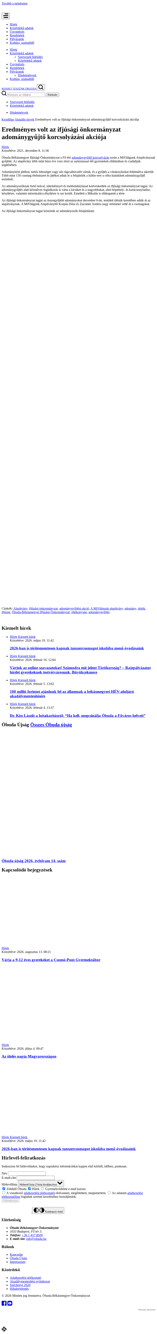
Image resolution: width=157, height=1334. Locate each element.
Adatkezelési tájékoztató (25, 1277)
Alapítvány (20, 608)
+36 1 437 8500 (32, 1235)
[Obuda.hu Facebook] (4, 1304)
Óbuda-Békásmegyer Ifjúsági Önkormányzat (41, 612)
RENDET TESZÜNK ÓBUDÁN (19, 88)
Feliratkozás (10, 1200)
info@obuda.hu (36, 1239)
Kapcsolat (16, 1254)
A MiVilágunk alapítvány (106, 608)
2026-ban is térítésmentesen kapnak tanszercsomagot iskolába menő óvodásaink (77, 648)
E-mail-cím (9, 1177)
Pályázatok (17, 39)
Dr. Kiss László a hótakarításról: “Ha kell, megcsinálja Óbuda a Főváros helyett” (78, 715)
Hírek (13, 24)
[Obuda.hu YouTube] (9, 1304)
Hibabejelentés (19, 1288)
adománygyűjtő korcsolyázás (90, 157)
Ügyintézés (17, 31)
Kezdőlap (8, 119)
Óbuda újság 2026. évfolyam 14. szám (34, 861)
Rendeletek (17, 35)
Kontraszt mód (53, 1211)
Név (4, 1173)
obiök (141, 608)
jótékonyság (79, 612)
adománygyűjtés (99, 612)
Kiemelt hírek (27, 636)
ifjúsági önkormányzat (43, 608)
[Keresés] (41, 87)
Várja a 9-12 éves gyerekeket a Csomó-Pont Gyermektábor (51, 960)
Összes (51, 724)
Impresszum (17, 1262)
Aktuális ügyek (24, 119)
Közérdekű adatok (22, 28)
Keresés (52, 94)
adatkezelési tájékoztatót (39, 1193)
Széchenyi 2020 (20, 1285)
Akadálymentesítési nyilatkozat (30, 1281)
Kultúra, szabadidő (22, 42)
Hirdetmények (27, 75)
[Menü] (6, 16)
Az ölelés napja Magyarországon (29, 1056)
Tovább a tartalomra (14, 3)
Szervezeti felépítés (30, 57)
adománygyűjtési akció (74, 608)
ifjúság (6, 612)
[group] (78, 1189)
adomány (130, 608)
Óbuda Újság (18, 1258)
